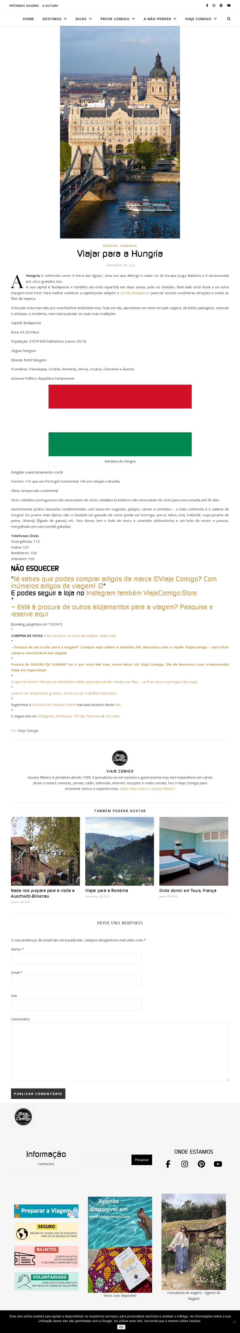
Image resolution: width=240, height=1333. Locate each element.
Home (28, 18)
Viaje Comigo (28, 730)
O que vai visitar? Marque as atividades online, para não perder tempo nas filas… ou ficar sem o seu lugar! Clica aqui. (104, 681)
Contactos (46, 1163)
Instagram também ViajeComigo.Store (141, 593)
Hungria (128, 246)
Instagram (45, 716)
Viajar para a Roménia (106, 891)
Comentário (20, 1019)
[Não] (234, 1321)
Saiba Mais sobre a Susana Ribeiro (147, 788)
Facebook (63, 716)
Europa (110, 246)
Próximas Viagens (24, 6)
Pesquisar (142, 1160)
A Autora (50, 6)
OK (121, 1327)
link (117, 704)
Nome (17, 949)
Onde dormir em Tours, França (187, 891)
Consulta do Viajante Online (54, 704)
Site (14, 995)
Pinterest (94, 716)
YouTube (112, 716)
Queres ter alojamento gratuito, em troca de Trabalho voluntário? (64, 693)
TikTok (78, 716)
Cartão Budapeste (135, 292)
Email (16, 972)
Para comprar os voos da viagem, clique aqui (80, 635)
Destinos (52, 18)
